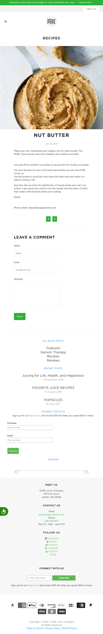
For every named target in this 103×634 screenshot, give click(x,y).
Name (17, 245)
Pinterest (53, 545)
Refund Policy (69, 628)
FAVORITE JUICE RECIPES (53, 388)
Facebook (52, 538)
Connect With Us (53, 412)
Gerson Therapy (53, 352)
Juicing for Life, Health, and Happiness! (53, 375)
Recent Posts (53, 368)
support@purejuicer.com (52, 515)
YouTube (53, 551)
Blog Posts (35, 416)
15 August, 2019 (53, 392)
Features (53, 348)
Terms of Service (35, 628)
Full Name (11, 423)
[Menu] (5, 21)
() (91, 9)
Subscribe (13, 451)
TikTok (52, 555)
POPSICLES (53, 400)
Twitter (53, 542)
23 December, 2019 (53, 380)
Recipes (53, 356)
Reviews (53, 360)
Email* (10, 436)
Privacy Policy (53, 628)
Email (16, 262)
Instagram (52, 548)
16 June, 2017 (53, 404)
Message (18, 279)
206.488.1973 (52, 521)
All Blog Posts (53, 341)
